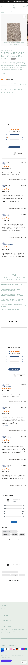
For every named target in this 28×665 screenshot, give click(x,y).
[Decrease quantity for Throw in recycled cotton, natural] (2, 84)
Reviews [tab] (5, 527)
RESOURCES (6, 621)
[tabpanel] (14, 542)
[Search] (24, 6)
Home (2, 11)
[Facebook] (2, 93)
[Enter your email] (25, 326)
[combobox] (20, 157)
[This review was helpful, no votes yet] (21, 180)
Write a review (14, 522)
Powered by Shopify (5, 657)
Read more (5, 203)
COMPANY (5, 616)
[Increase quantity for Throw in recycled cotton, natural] (6, 84)
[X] (4, 93)
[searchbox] (8, 153)
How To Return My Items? (10, 310)
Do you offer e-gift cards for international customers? (12, 300)
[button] (14, 506)
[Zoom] (24, 16)
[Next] (16, 47)
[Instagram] (5, 608)
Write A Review (14, 147)
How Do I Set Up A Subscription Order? (12, 305)
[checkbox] (22, 534)
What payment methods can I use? (11, 285)
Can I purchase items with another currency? (10, 290)
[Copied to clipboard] (12, 93)
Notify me (23, 84)
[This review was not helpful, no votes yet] (24, 180)
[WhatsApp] (10, 93)
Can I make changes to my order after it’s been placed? (12, 295)
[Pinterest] (7, 93)
